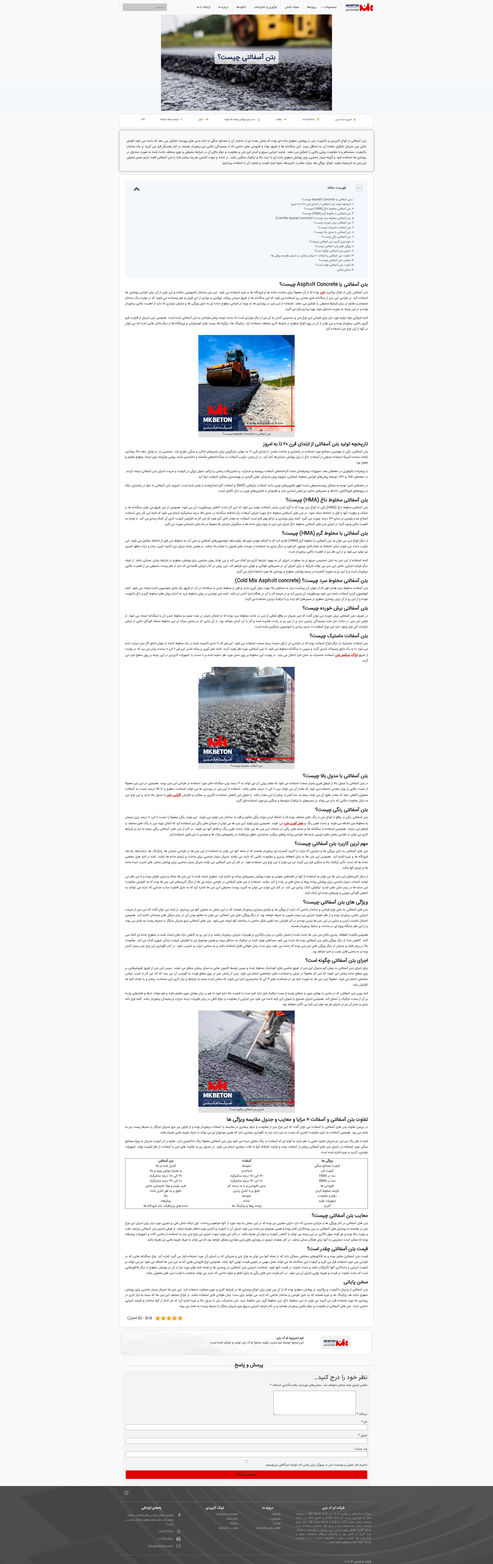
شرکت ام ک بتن (362, 1561)
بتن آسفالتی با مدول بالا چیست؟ (332, 232)
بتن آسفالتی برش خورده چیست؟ (332, 223)
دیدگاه (362, 1414)
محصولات (330, 7)
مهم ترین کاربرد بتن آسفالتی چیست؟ (329, 242)
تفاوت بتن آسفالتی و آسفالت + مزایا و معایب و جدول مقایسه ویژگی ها (310, 256)
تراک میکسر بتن (346, 655)
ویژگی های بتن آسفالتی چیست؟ (333, 246)
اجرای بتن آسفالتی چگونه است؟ (332, 251)
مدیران (276, 1523)
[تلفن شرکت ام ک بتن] (359, 7)
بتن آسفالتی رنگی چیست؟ (336, 237)
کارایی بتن (173, 795)
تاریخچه (276, 1514)
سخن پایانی (343, 270)
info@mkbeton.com (160, 1546)
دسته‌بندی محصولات (227, 1514)
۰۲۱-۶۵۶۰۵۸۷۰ (165, 1538)
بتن (322, 292)
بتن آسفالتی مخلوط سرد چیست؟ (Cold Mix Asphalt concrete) (313, 218)
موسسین (275, 1518)
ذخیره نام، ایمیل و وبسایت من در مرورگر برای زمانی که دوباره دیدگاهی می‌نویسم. (316, 1465)
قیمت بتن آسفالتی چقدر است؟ (332, 265)
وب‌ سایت (361, 1449)
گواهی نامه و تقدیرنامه (268, 1527)
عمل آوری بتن (293, 823)
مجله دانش (292, 7)
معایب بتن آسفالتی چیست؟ (334, 260)
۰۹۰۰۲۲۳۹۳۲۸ (165, 1531)
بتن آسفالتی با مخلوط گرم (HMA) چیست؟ (326, 214)
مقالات (279, 119)
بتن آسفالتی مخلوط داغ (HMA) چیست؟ (327, 209)
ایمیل (362, 1435)
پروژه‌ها (311, 7)
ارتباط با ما (203, 7)
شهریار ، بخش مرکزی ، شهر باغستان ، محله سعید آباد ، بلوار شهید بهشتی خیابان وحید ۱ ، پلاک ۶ (149, 1520)
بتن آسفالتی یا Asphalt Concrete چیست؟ (327, 200)
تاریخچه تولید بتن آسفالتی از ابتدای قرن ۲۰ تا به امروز (321, 204)
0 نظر (201, 119)
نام (364, 1422)
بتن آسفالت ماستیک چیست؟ (334, 228)
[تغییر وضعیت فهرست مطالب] (250, 188)
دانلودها (241, 7)
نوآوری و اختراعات (265, 7)
